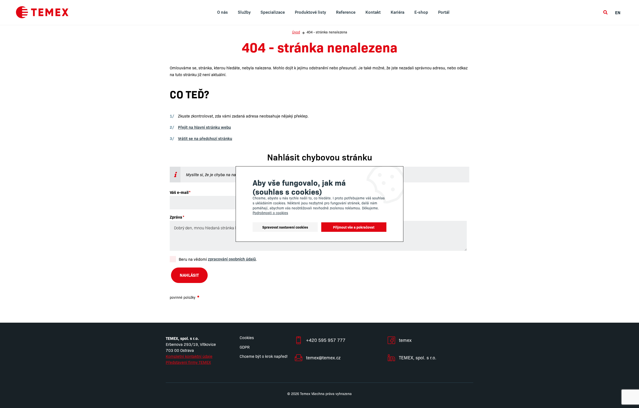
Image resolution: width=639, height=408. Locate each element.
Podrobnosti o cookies (270, 212)
